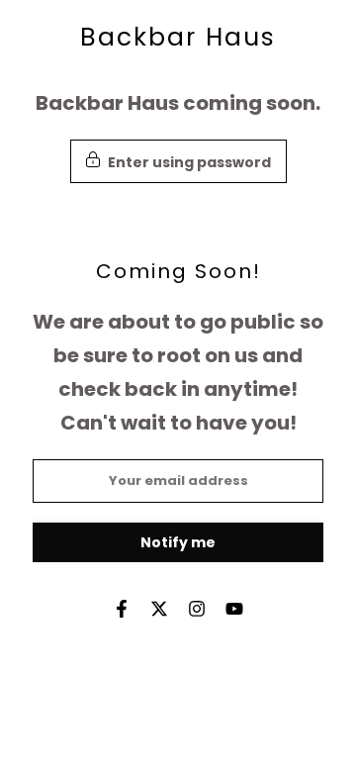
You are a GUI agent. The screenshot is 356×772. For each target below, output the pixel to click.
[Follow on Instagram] (197, 609)
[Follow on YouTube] (234, 609)
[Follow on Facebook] (122, 609)
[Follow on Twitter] (159, 609)
